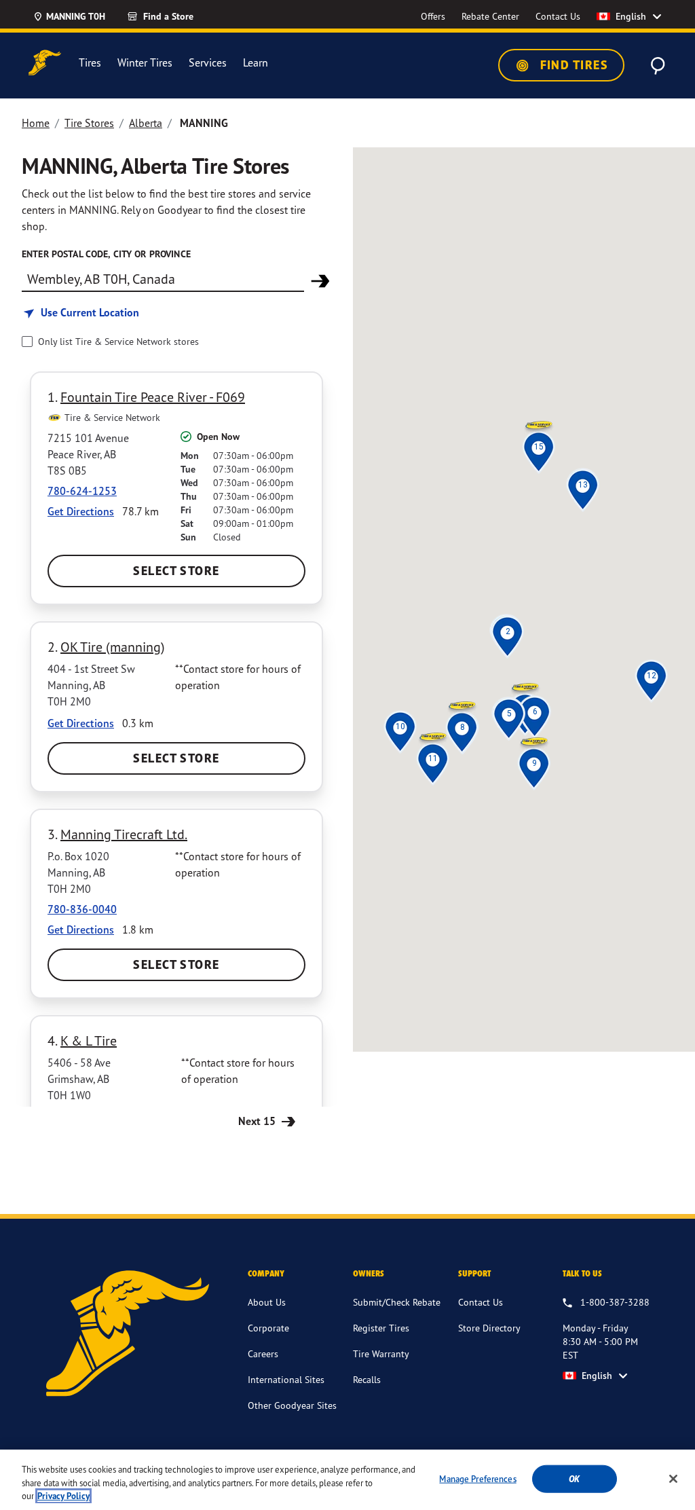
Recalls (367, 1379)
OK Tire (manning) (112, 646)
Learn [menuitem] (255, 62)
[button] (507, 631)
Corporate (268, 1327)
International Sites (286, 1379)
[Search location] (320, 281)
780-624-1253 (82, 491)
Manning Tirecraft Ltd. (123, 834)
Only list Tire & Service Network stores (118, 341)
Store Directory (489, 1327)
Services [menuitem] (208, 62)
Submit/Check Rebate (396, 1302)
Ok (574, 1478)
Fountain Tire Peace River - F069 (152, 396)
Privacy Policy (63, 1496)
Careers (263, 1353)
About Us (267, 1302)
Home (36, 123)
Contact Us (480, 1302)
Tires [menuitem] (90, 62)
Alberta (145, 123)
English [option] (631, 16)
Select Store (176, 570)
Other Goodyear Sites (292, 1405)
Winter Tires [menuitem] (144, 62)
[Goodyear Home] (45, 62)
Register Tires (381, 1327)
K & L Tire (88, 1040)
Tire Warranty (381, 1353)
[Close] (673, 1479)
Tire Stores (89, 123)
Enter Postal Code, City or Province (106, 253)
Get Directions (81, 511)
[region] (347, 1480)
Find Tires (572, 65)
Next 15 (258, 1121)
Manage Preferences (477, 1478)
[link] (184, 16)
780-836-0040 (82, 909)
